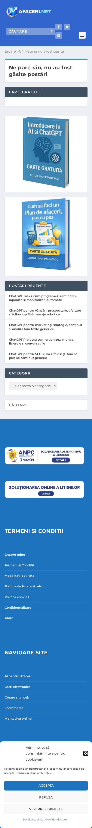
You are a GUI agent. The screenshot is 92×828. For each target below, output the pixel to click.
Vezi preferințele (46, 809)
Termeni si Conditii (19, 565)
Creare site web (17, 697)
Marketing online (18, 718)
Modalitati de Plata (19, 576)
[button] (85, 753)
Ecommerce (14, 708)
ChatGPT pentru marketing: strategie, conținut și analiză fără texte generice (45, 327)
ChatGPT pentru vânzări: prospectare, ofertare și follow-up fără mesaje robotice (45, 312)
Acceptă (46, 785)
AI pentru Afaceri (18, 676)
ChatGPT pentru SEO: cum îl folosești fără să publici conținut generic (43, 356)
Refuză (46, 797)
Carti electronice (18, 687)
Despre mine (15, 555)
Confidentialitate (56, 819)
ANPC (9, 618)
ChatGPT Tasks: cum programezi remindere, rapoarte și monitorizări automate (43, 298)
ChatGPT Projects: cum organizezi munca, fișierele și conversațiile (41, 341)
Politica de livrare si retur (24, 586)
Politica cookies (33, 819)
